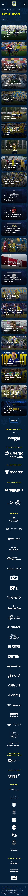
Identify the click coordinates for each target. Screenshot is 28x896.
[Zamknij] (26, 887)
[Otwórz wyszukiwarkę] (25, 3)
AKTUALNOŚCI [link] (16, 9)
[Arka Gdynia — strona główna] (14, 3)
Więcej (14, 420)
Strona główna (5, 9)
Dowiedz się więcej (6, 889)
